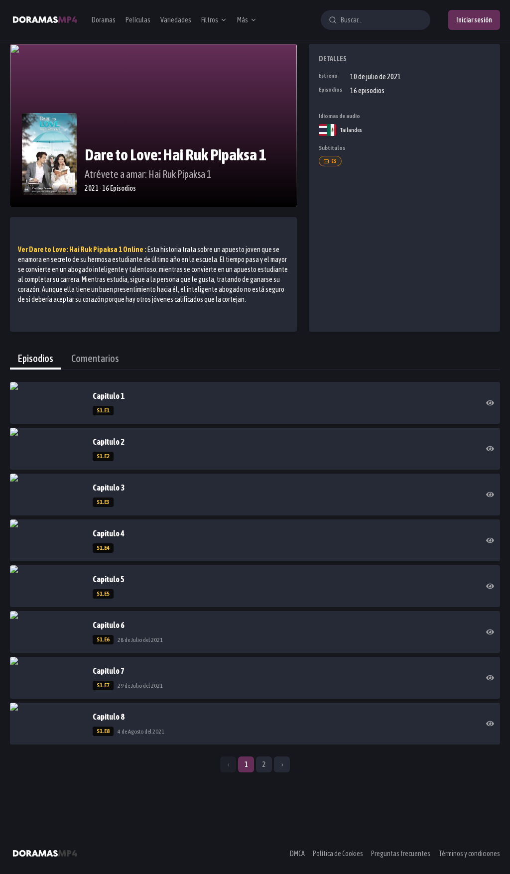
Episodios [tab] (35, 358)
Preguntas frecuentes (400, 854)
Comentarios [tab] (95, 358)
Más (242, 20)
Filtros (209, 20)
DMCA (297, 854)
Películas (138, 20)
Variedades (175, 20)
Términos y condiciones (469, 854)
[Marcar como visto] (490, 403)
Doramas (104, 20)
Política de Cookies (338, 854)
